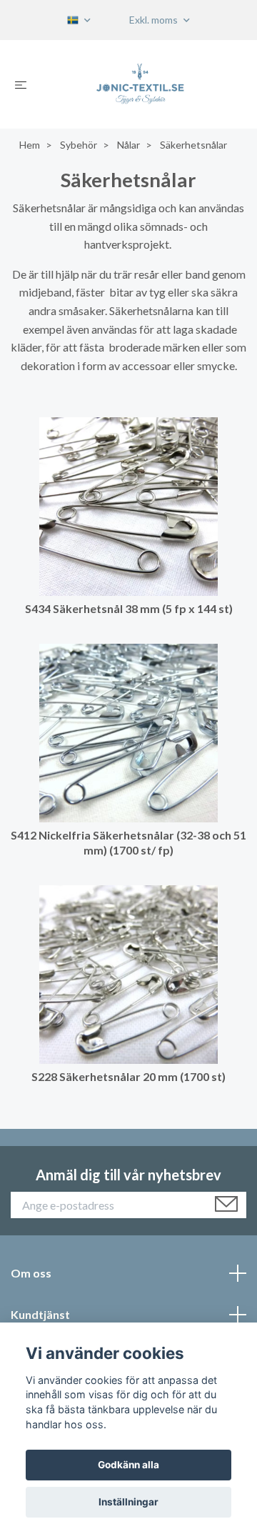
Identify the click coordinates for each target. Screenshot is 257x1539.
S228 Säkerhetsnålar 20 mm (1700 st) (128, 1076)
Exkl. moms (154, 20)
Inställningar (128, 1502)
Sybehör (78, 145)
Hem (29, 145)
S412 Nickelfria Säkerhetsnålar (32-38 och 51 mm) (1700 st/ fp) (128, 842)
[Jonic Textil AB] (140, 84)
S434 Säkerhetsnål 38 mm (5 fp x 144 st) (129, 608)
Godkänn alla (128, 1464)
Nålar (128, 145)
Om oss (31, 1273)
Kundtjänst (40, 1314)
